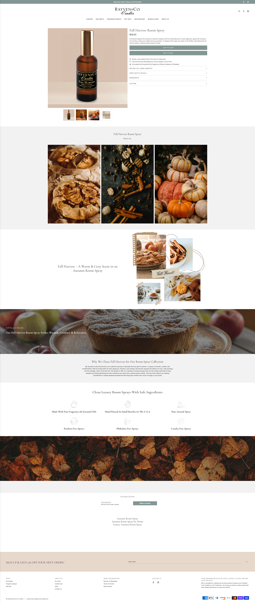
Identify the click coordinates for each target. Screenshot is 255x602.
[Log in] (243, 11)
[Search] (239, 11)
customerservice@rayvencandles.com (37, 599)
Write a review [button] (145, 503)
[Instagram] (248, 2)
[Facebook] (243, 2)
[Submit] (247, 562)
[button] (50, 68)
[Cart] (248, 11)
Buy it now (168, 53)
